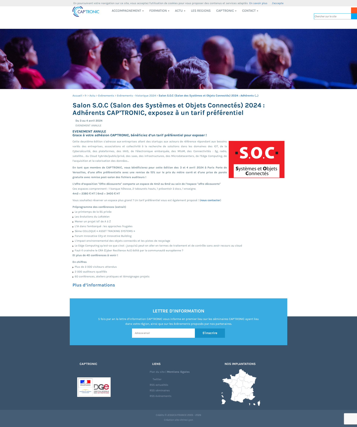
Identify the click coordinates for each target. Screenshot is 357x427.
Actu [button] (179, 11)
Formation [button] (158, 11)
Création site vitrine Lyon (178, 419)
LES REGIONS (201, 11)
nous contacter (210, 200)
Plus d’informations (94, 285)
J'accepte (278, 3)
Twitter (157, 379)
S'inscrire (209, 333)
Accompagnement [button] (127, 11)
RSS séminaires (160, 390)
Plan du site (157, 371)
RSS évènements (160, 396)
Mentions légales (178, 371)
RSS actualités (159, 384)
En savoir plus (258, 3)
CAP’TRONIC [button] (225, 11)
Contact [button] (249, 11)
